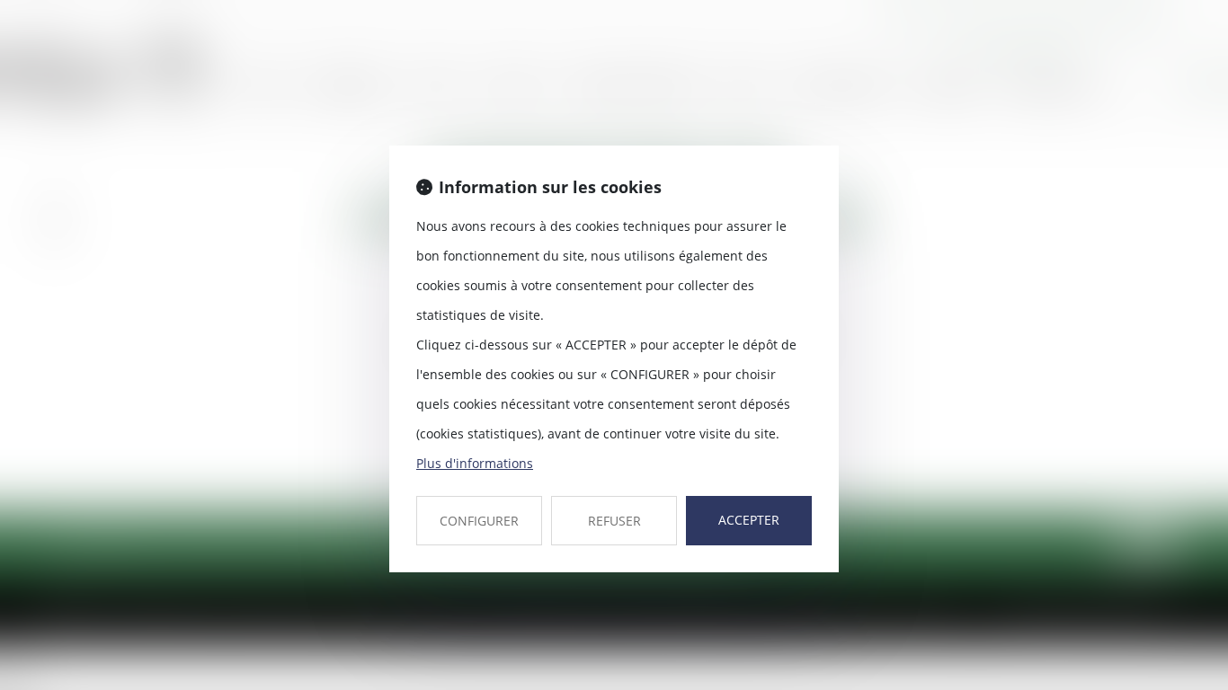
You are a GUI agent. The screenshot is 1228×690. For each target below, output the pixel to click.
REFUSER (614, 520)
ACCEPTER (748, 519)
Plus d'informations (474, 463)
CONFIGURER (479, 520)
